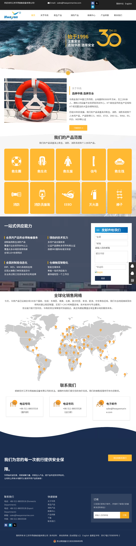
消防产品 (51, 507)
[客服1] (132, 266)
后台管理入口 (75, 535)
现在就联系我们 (119, 458)
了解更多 (77, 128)
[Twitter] (96, 3)
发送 (103, 278)
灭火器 (94, 204)
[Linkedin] (92, 7)
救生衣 (42, 171)
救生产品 (51, 504)
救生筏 (119, 171)
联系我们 (51, 521)
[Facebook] (92, 3)
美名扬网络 (63, 535)
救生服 (68, 171)
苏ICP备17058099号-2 (110, 535)
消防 (16, 204)
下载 (49, 517)
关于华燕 (51, 501)
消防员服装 (42, 204)
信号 (94, 171)
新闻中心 (51, 511)
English (85, 535)
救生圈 (16, 171)
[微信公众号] (132, 280)
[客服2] (132, 273)
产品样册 (51, 514)
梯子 (119, 204)
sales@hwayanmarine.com (69, 2)
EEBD (68, 204)
